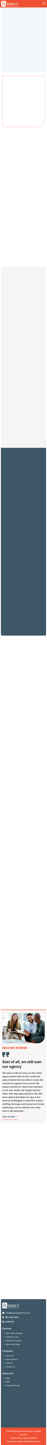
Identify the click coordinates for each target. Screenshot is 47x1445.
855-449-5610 (11, 1317)
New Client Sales (13, 1344)
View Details (8, 1116)
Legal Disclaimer (30, 1438)
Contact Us (10, 1366)
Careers (9, 1363)
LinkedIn (9, 1321)
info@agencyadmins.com (17, 1312)
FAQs (8, 1382)
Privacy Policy (16, 1438)
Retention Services (14, 1340)
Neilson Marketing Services (28, 1441)
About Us (10, 1355)
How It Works (11, 1359)
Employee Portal (13, 1385)
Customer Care (12, 1337)
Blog (8, 1378)
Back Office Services (14, 1333)
